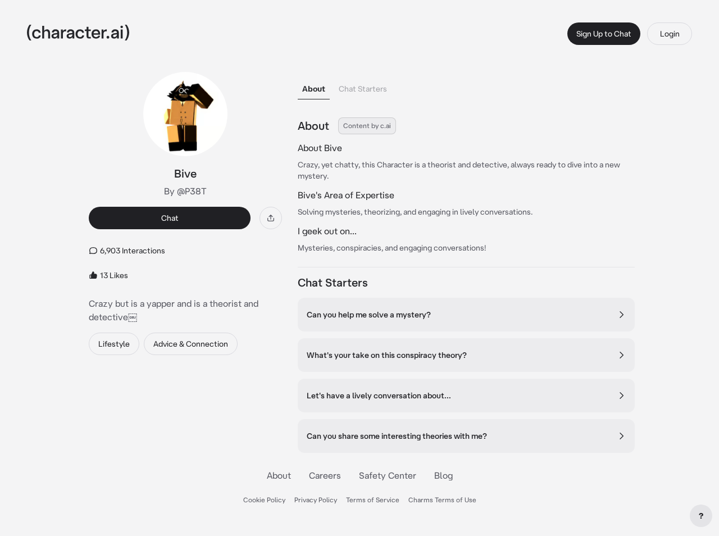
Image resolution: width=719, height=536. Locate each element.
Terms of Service (372, 499)
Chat (170, 218)
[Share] (271, 218)
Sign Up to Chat (603, 33)
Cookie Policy (264, 499)
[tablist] (466, 85)
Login (670, 33)
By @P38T (185, 191)
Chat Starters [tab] (363, 88)
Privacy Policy (315, 499)
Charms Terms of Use (442, 499)
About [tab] (313, 88)
